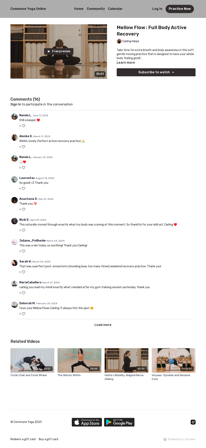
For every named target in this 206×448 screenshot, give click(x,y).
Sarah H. (25, 261)
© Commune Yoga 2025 (26, 422)
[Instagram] (193, 422)
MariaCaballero (30, 282)
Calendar (115, 9)
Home (78, 9)
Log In (157, 9)
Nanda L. (25, 115)
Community (96, 9)
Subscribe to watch (154, 72)
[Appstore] (86, 422)
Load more (103, 325)
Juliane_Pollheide (32, 240)
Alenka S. (26, 136)
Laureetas (27, 178)
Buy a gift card (48, 439)
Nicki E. (24, 219)
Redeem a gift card (23, 439)
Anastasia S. (28, 199)
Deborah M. (27, 303)
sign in (15, 104)
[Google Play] (119, 422)
